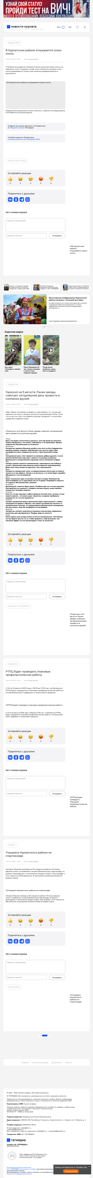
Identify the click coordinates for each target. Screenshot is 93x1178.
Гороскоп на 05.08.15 (18, 606)
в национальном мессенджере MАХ (24, 139)
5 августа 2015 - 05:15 (13, 404)
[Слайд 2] (44, 326)
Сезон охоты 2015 (17, 160)
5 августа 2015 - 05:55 (13, 59)
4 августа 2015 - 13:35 (13, 861)
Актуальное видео (40, 1062)
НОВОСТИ (13, 384)
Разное (68, 1062)
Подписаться (71, 1171)
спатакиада (14, 987)
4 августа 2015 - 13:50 (13, 680)
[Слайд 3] (46, 326)
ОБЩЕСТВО (14, 42)
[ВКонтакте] (10, 199)
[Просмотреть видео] (13, 350)
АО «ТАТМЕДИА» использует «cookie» (21, 1169)
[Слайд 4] (48, 326)
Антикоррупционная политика (19, 1167)
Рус (59, 27)
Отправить (57, 236)
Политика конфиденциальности (19, 1174)
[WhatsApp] (27, 199)
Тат (70, 27)
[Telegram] (22, 199)
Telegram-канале (17, 127)
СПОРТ (11, 845)
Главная (24, 1062)
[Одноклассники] (16, 199)
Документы (57, 1062)
